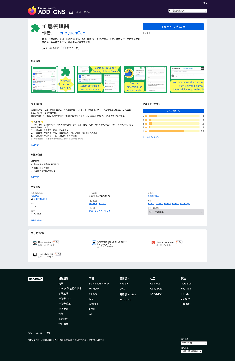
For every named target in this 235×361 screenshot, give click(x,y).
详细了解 (35, 177)
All (90, 313)
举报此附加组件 (37, 220)
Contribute (156, 288)
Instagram (186, 283)
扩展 (71, 11)
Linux (92, 308)
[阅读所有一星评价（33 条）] (174, 131)
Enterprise (125, 299)
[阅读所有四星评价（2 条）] (174, 120)
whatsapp (185, 203)
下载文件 (146, 33)
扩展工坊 (63, 293)
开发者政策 (64, 303)
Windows (94, 288)
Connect (155, 283)
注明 (37, 340)
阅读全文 (35, 145)
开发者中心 (64, 298)
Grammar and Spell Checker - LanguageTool (112, 243)
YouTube (186, 288)
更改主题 (184, 347)
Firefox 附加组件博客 (70, 288)
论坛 (60, 313)
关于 (60, 283)
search (167, 203)
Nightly (124, 283)
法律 (48, 333)
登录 (205, 3)
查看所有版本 (153, 196)
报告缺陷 (63, 318)
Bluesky (185, 298)
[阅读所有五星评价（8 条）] (174, 116)
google (151, 203)
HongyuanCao (70, 33)
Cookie (39, 333)
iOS (91, 298)
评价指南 (63, 323)
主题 (78, 11)
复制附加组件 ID (40, 199)
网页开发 (93, 203)
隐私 (30, 333)
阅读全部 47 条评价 (151, 137)
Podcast (185, 303)
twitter (175, 203)
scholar (159, 203)
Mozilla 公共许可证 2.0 (99, 211)
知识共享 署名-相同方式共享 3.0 (76, 340)
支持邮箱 (35, 196)
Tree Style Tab (45, 254)
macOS (93, 293)
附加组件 (63, 278)
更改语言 (184, 339)
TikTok (185, 293)
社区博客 (63, 308)
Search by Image (165, 242)
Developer (156, 293)
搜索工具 (102, 203)
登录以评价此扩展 (173, 111)
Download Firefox (99, 283)
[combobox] (187, 11)
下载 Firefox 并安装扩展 (173, 26)
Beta (122, 288)
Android (93, 303)
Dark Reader (44, 242)
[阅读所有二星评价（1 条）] (174, 127)
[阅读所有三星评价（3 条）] (174, 123)
